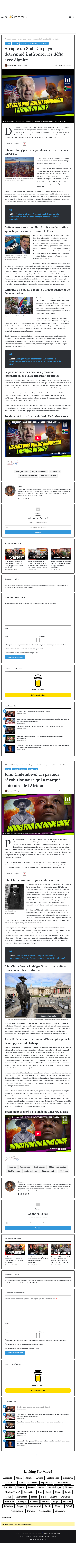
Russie (48, 1506)
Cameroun (68, 1478)
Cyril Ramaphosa (39, 471)
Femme (20, 1487)
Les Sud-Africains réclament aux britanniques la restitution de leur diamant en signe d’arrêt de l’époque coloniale (34, 216)
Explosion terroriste (29, 476)
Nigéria (53, 1497)
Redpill (56, 1501)
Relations (8, 1506)
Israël (48, 1492)
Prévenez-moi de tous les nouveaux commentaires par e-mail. (24, 649)
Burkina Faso (53, 1478)
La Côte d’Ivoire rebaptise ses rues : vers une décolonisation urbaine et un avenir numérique (61, 564)
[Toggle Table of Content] (23, 144)
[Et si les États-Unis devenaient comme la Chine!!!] (10, 714)
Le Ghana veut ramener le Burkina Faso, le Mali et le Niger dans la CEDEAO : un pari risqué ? (14, 564)
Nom (7, 628)
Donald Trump (62, 1482)
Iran (40, 1492)
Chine (22, 1482)
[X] (21, 498)
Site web (42, 636)
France (31, 1487)
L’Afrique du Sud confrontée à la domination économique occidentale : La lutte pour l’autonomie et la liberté (35, 361)
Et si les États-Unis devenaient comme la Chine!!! (33, 711)
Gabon (41, 1487)
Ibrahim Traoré (12, 1492)
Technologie (17, 1511)
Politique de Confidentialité (47, 1536)
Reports (10, 65)
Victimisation (45, 1511)
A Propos (28, 1536)
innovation (29, 1492)
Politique (9, 1501)
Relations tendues (49, 476)
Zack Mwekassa (48, 1533)
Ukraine (31, 1511)
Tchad (69, 1506)
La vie (68, 1492)
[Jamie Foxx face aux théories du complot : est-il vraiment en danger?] (10, 730)
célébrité (32, 1482)
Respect (20, 1506)
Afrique (14, 39)
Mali (9, 1497)
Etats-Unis (33, 43)
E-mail (7, 636)
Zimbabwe (60, 1511)
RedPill (45, 1501)
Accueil (8, 39)
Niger (43, 1497)
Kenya (58, 1492)
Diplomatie (24, 43)
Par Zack (15, 43)
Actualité (7, 1478)
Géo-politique (43, 43)
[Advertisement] (47, 15)
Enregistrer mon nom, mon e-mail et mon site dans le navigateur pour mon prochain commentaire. (36, 645)
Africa (19, 1478)
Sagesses (57, 1533)
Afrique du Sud (22, 471)
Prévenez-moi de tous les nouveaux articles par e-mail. (22, 652)
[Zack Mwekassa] (17, 16)
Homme (69, 1487)
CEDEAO (11, 1482)
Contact (35, 1536)
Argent (39, 1478)
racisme (34, 1501)
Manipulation (21, 1497)
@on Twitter (6, 1518)
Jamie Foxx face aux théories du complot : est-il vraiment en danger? (40, 726)
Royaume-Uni (34, 1506)
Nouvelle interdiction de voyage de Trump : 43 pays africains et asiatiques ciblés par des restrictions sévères (37, 564)
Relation (67, 1501)
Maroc (34, 1497)
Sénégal (58, 1506)
